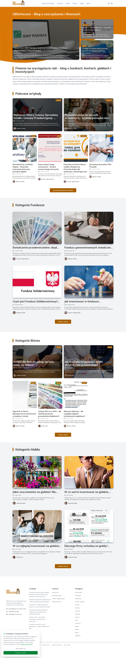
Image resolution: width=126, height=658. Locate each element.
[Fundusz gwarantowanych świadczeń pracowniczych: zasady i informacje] (88, 228)
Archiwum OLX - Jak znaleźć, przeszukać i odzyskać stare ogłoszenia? (37, 619)
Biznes (68, 3)
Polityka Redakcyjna (57, 645)
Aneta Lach (71, 375)
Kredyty (77, 608)
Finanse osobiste (80, 601)
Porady (75, 3)
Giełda (82, 3)
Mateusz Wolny (21, 128)
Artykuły (32, 589)
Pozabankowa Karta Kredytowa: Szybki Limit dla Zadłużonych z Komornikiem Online (38, 612)
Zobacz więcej (63, 322)
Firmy (76, 620)
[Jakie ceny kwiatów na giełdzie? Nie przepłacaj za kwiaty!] (37, 472)
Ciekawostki (78, 592)
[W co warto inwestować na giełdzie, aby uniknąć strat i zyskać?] (88, 472)
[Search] (109, 3)
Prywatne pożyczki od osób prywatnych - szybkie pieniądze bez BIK (39, 626)
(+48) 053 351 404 (14, 611)
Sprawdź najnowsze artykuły (63, 190)
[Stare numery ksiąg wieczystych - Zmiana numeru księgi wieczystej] (50, 148)
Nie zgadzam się (20, 648)
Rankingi (77, 614)
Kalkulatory (78, 598)
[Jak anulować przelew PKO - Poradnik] (101, 148)
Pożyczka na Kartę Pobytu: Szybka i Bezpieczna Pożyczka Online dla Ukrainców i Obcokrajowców (39, 594)
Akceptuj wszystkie (20, 653)
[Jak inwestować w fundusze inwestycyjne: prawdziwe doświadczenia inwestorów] (88, 282)
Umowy (77, 617)
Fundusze (60, 3)
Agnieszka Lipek (20, 312)
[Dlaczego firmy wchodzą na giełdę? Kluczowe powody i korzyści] (88, 526)
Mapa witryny (67, 645)
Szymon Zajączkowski (22, 259)
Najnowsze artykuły (48, 3)
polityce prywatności (27, 644)
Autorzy (55, 589)
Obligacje (77, 635)
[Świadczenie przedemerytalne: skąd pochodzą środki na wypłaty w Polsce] (37, 228)
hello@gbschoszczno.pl (15, 614)
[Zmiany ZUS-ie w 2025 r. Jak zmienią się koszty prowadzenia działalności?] (50, 395)
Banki (88, 3)
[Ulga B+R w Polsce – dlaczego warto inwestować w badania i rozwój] (25, 395)
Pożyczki (77, 611)
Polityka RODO (46, 645)
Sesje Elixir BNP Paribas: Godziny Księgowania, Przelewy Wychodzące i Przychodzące (41, 49)
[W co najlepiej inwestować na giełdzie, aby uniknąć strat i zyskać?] (37, 526)
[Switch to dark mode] (111, 3)
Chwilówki (78, 595)
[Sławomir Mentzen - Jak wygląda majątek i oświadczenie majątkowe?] (76, 395)
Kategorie (79, 589)
